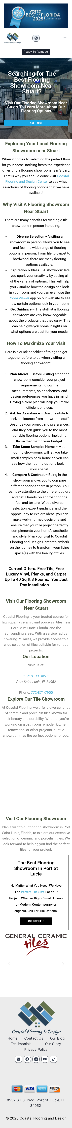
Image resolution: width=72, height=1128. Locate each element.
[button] (9, 964)
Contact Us (33, 1038)
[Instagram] (36, 1059)
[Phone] (36, 38)
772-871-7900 (42, 693)
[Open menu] (65, 38)
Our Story (53, 1044)
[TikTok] (53, 1059)
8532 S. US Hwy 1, (36, 676)
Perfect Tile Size (33, 892)
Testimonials (21, 1044)
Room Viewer (19, 298)
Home (12, 1038)
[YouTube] (44, 1059)
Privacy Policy (36, 1049)
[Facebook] (27, 1059)
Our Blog (57, 1038)
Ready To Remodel (36, 51)
